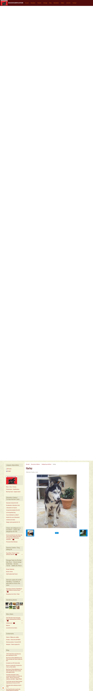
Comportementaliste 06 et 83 (13, 510)
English (9, 471)
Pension (39, 3)
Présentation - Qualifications (12, 489)
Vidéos (62, 3)
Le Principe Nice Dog (10, 512)
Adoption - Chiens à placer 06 (13, 644)
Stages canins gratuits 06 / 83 (13, 522)
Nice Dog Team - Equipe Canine (13, 491)
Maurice (8, 625)
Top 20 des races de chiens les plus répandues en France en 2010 (14, 682)
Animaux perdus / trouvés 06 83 (13, 642)
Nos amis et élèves (35, 464)
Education (33, 3)
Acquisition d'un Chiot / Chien (13, 594)
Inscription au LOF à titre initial (13, 663)
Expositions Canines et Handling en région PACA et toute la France (14, 590)
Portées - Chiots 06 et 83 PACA (13, 639)
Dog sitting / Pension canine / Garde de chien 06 (13, 553)
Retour (56, 532)
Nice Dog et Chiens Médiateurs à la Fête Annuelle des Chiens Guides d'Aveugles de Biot (14, 671)
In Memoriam (10, 623)
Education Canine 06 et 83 (12, 502)
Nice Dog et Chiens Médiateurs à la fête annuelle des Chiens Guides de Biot (14, 659)
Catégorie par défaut (46, 464)
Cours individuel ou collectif (12, 515)
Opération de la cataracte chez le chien (13, 686)
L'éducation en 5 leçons (11, 507)
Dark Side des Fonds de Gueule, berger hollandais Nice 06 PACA (13, 619)
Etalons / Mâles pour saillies (12, 637)
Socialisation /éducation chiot (13, 505)
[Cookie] (3, 688)
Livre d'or (68, 3)
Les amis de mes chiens (11, 627)
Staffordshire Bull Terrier (12, 574)
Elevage (45, 3)
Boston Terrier (9, 571)
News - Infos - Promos (11, 486)
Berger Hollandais (10, 569)
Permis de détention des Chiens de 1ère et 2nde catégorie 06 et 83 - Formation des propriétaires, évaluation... (14, 537)
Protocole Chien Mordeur (12, 541)
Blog (50, 3)
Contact (74, 3)
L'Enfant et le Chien (10, 519)
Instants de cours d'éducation (13, 517)
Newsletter (56, 3)
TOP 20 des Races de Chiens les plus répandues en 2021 (13, 654)
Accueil (26, 3)
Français (9, 468)
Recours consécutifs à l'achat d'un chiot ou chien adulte (14, 666)
